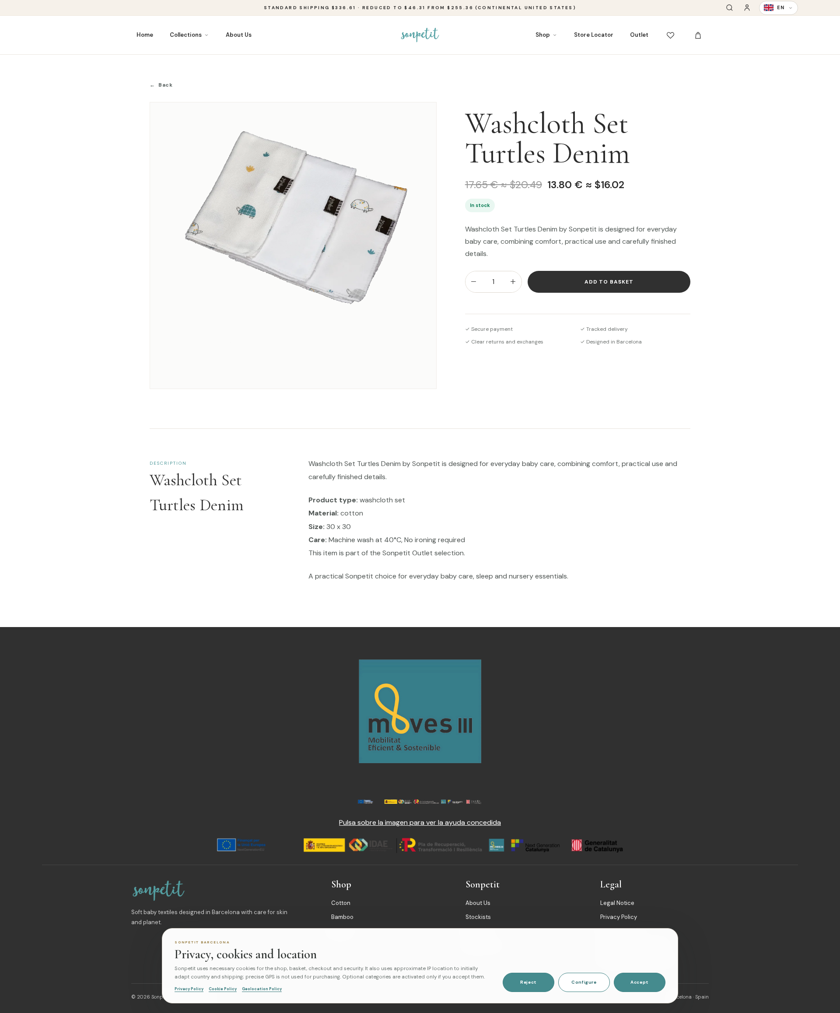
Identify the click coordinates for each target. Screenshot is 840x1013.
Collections (186, 35)
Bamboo (342, 917)
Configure (583, 982)
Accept (639, 982)
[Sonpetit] (420, 35)
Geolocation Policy (262, 989)
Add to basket (609, 281)
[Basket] (698, 35)
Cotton (340, 903)
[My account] (747, 7)
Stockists (478, 917)
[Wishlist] (670, 35)
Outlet (639, 35)
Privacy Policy (618, 917)
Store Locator (593, 35)
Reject (528, 982)
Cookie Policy (223, 989)
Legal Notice (617, 903)
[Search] (729, 7)
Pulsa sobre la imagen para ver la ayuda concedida (420, 822)
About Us (239, 35)
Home (144, 35)
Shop (543, 35)
